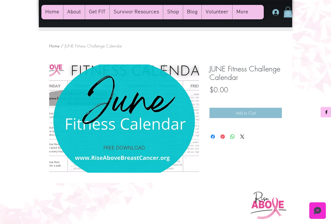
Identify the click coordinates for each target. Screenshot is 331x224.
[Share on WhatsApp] (232, 137)
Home (54, 46)
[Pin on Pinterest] (223, 137)
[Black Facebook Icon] (326, 112)
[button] (287, 12)
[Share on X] (242, 137)
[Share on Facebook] (213, 137)
